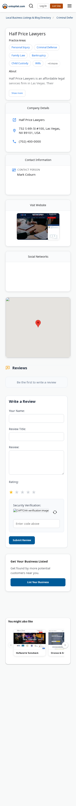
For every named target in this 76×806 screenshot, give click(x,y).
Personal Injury (21, 47)
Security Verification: (27, 505)
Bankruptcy (39, 55)
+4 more (53, 63)
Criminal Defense (47, 47)
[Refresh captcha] (55, 513)
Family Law (18, 55)
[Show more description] (17, 93)
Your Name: (17, 411)
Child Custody (20, 63)
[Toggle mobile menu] (69, 6)
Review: (14, 447)
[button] (43, 6)
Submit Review (22, 540)
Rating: (14, 482)
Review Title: (17, 429)
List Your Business (56, 6)
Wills (38, 63)
